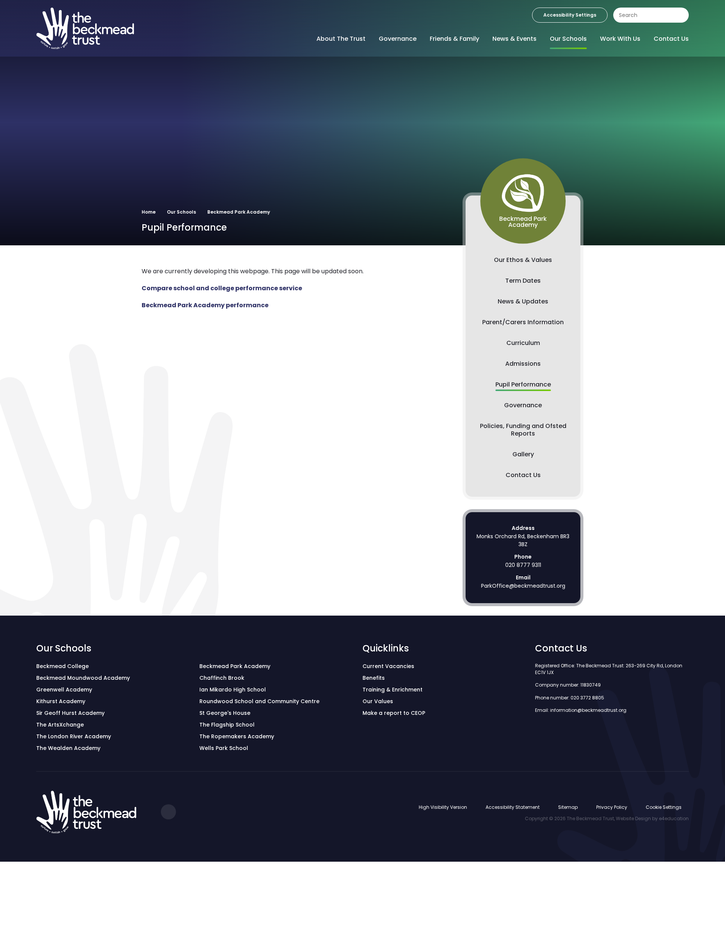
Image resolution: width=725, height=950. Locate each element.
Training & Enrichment (392, 689)
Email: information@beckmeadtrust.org (580, 710)
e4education (674, 818)
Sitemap (568, 807)
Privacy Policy (611, 807)
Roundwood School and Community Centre (259, 701)
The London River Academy (73, 736)
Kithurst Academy (60, 701)
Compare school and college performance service (222, 288)
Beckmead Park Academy (238, 212)
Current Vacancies (388, 666)
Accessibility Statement (513, 807)
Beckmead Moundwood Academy (83, 678)
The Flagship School (227, 724)
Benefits (373, 678)
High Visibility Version (443, 807)
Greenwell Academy (64, 689)
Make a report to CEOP (393, 713)
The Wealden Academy (68, 748)
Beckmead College (62, 666)
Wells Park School (223, 748)
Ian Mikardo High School (232, 689)
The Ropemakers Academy (236, 736)
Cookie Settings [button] (664, 807)
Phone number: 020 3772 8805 (569, 697)
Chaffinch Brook (221, 678)
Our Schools (181, 212)
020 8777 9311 (523, 565)
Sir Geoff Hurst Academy (70, 713)
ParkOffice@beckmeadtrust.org (523, 586)
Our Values (377, 701)
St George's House (224, 713)
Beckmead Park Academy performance (205, 305)
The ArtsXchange (60, 724)
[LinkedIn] (168, 811)
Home (149, 212)
